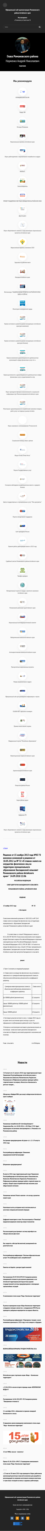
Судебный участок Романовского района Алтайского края (22, 561)
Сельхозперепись (22, 186)
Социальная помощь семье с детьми (22, 441)
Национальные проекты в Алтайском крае (22, 142)
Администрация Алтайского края (22, 771)
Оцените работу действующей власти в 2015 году (22, 546)
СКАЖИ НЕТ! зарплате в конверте (22, 711)
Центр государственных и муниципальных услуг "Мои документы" (22, 502)
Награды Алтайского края (22, 277)
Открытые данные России (22, 785)
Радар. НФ (22, 112)
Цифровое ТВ (22, 815)
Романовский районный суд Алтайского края (22, 608)
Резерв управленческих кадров (22, 682)
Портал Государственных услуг (22, 470)
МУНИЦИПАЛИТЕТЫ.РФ (22, 97)
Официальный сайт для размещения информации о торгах (22, 697)
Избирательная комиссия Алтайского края (22, 637)
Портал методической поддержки (22, 517)
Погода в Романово (22, 127)
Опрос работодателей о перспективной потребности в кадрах (22, 157)
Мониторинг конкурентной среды (22, 309)
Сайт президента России (22, 532)
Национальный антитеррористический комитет (22, 623)
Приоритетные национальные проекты (22, 667)
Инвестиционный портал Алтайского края (22, 756)
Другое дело (22, 216)
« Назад (5, 848)
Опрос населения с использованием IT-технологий (22, 426)
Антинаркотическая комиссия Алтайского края (22, 652)
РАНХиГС (22, 171)
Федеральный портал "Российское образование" (22, 741)
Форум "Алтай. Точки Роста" (22, 455)
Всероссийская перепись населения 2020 (22, 248)
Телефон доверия (22, 576)
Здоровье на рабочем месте (22, 262)
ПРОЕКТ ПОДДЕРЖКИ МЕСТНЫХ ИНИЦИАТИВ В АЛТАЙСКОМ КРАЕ (22, 201)
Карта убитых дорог (22, 800)
